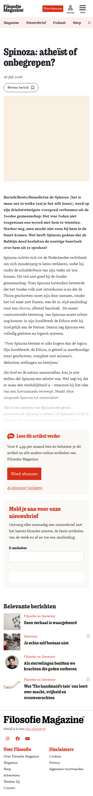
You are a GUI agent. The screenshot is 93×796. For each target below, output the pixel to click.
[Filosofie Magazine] (14, 9)
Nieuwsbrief (36, 22)
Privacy (54, 762)
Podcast (59, 22)
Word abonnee (53, 8)
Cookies (55, 756)
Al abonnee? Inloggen (24, 487)
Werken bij (12, 781)
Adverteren (12, 775)
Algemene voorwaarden (66, 768)
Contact (9, 787)
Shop (77, 22)
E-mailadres (18, 548)
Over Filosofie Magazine (21, 756)
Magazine (11, 22)
